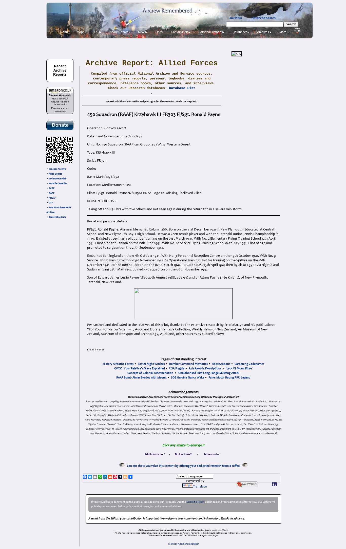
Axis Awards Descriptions (205, 368)
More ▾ (284, 32)
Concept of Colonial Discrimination (150, 373)
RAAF (51, 193)
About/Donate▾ (119, 32)
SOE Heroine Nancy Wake (187, 377)
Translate (200, 487)
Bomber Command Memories (188, 364)
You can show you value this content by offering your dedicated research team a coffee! (184, 466)
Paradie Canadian (58, 183)
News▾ (142, 32)
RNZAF (52, 198)
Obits (159, 32)
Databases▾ (241, 32)
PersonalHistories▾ (211, 32)
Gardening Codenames (249, 364)
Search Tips (236, 18)
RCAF (51, 188)
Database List (182, 88)
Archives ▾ (264, 32)
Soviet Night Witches (151, 364)
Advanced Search (264, 18)
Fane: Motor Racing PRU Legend (229, 377)
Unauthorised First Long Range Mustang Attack (208, 373)
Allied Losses (55, 174)
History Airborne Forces (118, 364)
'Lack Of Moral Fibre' (239, 368)
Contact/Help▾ (180, 32)
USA (51, 203)
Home (64, 32)
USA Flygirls (176, 368)
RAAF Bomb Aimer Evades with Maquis (141, 377)
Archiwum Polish (57, 179)
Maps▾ (81, 32)
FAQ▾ (97, 32)
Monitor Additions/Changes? (183, 544)
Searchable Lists (57, 217)
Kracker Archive (57, 169)
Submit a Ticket (195, 502)
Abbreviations (221, 364)
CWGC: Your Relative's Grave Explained (139, 368)
